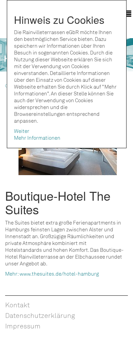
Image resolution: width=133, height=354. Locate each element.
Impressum (23, 326)
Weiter (21, 131)
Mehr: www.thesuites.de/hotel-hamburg (52, 274)
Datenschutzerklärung (40, 315)
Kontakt (17, 305)
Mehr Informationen (37, 138)
